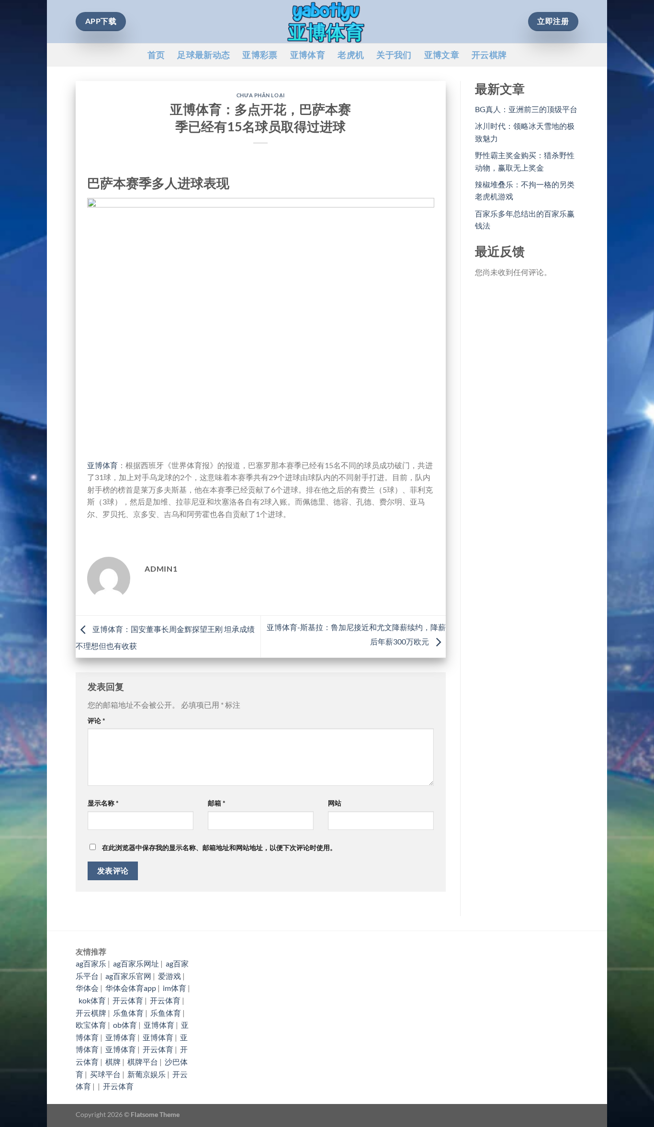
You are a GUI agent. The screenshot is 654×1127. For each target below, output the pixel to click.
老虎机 (351, 55)
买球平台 (105, 1074)
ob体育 (125, 1024)
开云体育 (128, 1000)
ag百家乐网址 (136, 963)
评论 (96, 720)
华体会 (87, 987)
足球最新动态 (203, 55)
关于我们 (393, 55)
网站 (334, 803)
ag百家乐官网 (128, 975)
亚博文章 (441, 55)
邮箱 (217, 803)
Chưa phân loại (261, 95)
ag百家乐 (91, 963)
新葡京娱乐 (146, 1074)
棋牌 (113, 1061)
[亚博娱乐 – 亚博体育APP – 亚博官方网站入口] (327, 21)
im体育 (174, 987)
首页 (156, 55)
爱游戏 (169, 975)
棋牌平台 (142, 1061)
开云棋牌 (489, 55)
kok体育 (92, 1000)
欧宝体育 (91, 1024)
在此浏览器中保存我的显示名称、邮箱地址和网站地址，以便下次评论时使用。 (219, 847)
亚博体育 (307, 55)
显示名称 (103, 803)
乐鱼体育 (128, 1012)
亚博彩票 (259, 55)
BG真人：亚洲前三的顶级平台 (526, 109)
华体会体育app (130, 987)
